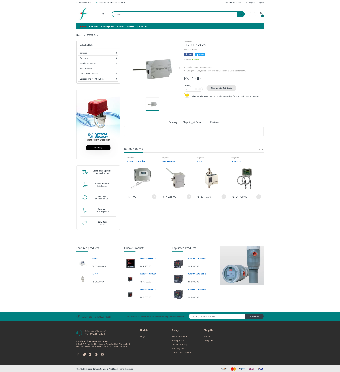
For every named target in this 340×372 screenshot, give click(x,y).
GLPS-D (200, 161)
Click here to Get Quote (221, 88)
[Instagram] (90, 354)
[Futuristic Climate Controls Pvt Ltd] (83, 14)
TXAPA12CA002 (169, 161)
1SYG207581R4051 (148, 274)
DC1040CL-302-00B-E (197, 274)
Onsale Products (134, 248)
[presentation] (259, 149)
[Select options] (154, 196)
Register (252, 2)
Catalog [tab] (173, 122)
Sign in (261, 2)
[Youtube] (102, 354)
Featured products (87, 248)
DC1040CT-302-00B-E (197, 289)
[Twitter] (83, 354)
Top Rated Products (184, 248)
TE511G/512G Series (136, 161)
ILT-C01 (95, 274)
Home (79, 35)
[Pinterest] (96, 354)
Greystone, (201, 70)
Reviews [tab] (214, 122)
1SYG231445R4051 (148, 258)
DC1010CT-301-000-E (197, 258)
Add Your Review (190, 50)
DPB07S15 (236, 161)
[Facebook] (77, 354)
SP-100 (95, 258)
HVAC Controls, (213, 70)
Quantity (187, 85)
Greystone (188, 41)
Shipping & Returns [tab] (193, 122)
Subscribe (254, 316)
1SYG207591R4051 (148, 289)
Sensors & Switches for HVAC (233, 70)
